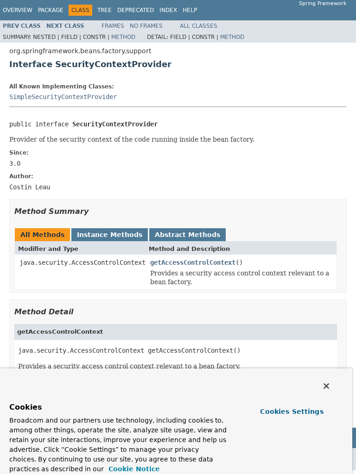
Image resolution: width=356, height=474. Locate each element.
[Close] (326, 386)
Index (168, 10)
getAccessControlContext (192, 262)
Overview (17, 10)
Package (51, 10)
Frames (113, 26)
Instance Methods (109, 234)
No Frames (146, 26)
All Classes (198, 26)
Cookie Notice (133, 469)
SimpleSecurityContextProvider (63, 96)
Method (123, 37)
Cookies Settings (291, 411)
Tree (104, 10)
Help (190, 10)
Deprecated (135, 10)
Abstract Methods (187, 234)
